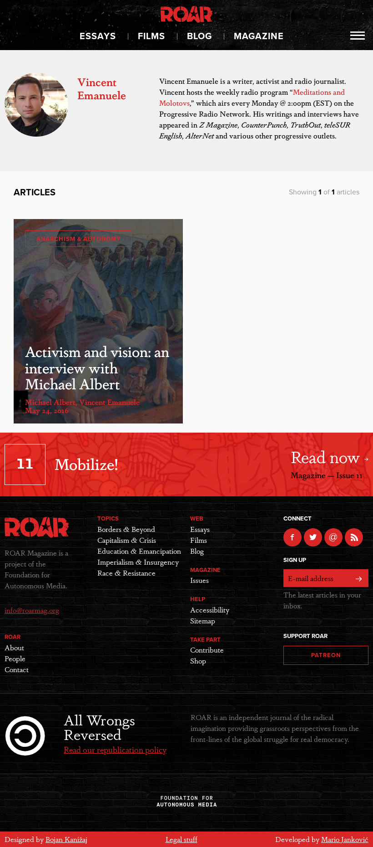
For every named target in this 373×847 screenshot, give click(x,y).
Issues (199, 580)
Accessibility (209, 609)
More (358, 35)
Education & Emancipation (139, 551)
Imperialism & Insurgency (138, 561)
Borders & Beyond (126, 529)
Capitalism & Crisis (126, 540)
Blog (199, 36)
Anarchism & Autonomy (78, 239)
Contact (17, 669)
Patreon (326, 655)
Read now (327, 456)
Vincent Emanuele (109, 402)
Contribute (207, 649)
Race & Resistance (126, 572)
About (14, 647)
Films (151, 36)
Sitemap (202, 620)
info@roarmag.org (32, 610)
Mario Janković (344, 839)
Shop (198, 660)
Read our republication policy (115, 749)
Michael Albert (50, 402)
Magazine (259, 36)
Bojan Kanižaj (66, 839)
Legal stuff (181, 839)
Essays (98, 36)
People (15, 658)
